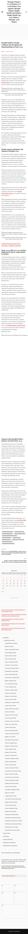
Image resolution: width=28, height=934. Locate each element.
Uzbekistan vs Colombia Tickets (12, 702)
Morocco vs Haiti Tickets (10, 764)
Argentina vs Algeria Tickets (11, 690)
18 (6, 583)
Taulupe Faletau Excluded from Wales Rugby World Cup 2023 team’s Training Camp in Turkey (14, 561)
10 (3, 580)
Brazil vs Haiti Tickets (10, 711)
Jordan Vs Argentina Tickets (11, 808)
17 (3, 583)
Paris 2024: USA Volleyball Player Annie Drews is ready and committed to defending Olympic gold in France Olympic (13, 553)
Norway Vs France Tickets (11, 786)
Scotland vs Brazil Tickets (10, 761)
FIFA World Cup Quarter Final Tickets (13, 820)
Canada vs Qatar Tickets (10, 705)
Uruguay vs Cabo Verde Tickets (12, 733)
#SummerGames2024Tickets (8, 543)
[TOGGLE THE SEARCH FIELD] (26, 12)
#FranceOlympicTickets (7, 531)
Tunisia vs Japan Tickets (10, 727)
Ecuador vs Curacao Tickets (11, 724)
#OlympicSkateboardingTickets (9, 535)
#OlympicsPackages (6, 537)
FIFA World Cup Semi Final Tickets (13, 817)
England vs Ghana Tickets (10, 752)
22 (21, 583)
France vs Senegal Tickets (10, 686)
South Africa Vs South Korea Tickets (13, 771)
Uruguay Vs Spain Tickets (10, 795)
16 (24, 580)
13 (14, 580)
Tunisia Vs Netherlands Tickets (12, 780)
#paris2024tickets (6, 539)
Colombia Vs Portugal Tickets (11, 814)
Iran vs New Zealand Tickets (11, 683)
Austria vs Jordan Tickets (10, 693)
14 (17, 580)
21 (17, 583)
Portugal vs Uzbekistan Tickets (12, 758)
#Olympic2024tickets (19, 531)
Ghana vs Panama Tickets (10, 699)
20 (14, 583)
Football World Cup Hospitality (10, 845)
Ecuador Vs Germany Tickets (11, 774)
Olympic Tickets (6, 833)
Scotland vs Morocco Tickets (11, 715)
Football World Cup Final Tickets (12, 830)
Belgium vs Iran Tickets (10, 736)
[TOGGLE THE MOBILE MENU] (2, 12)
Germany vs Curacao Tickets (11, 665)
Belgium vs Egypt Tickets (10, 680)
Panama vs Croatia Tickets (11, 755)
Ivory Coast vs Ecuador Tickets (12, 668)
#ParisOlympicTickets (7, 541)
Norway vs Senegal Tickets (11, 742)
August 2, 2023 (9, 51)
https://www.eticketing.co (8, 875)
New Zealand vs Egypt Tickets (11, 739)
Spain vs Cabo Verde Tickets (11, 674)
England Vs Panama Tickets (11, 802)
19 (10, 583)
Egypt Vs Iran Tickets (9, 792)
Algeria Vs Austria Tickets (10, 811)
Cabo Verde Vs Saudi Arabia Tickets (13, 799)
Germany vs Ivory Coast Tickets (12, 721)
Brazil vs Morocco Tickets (10, 655)
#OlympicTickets (16, 537)
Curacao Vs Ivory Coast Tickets (12, 777)
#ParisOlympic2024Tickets (18, 539)
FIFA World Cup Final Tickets (11, 827)
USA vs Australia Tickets (10, 718)
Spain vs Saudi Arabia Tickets (11, 730)
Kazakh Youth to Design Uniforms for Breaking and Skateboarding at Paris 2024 (12, 45)
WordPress (17, 931)
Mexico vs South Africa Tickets (12, 649)
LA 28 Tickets (6, 836)
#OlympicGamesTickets (7, 533)
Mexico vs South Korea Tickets (12, 708)
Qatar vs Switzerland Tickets (11, 662)
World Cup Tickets (9, 646)
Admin (2, 51)
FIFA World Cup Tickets (9, 640)
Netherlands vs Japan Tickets (11, 671)
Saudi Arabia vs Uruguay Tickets (12, 677)
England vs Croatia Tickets (11, 696)
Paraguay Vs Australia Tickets (11, 783)
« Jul (2, 591)
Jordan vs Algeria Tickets (10, 749)
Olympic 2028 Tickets (8, 839)
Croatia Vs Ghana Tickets (10, 805)
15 (21, 580)
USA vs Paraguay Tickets (10, 652)
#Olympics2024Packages (19, 533)
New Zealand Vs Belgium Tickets (12, 789)
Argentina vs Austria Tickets (11, 746)
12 (10, 580)
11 (6, 580)
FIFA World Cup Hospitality (9, 842)
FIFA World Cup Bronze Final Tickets (13, 823)
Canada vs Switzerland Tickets (12, 767)
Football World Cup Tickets (11, 643)
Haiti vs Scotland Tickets (10, 658)
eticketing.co (6, 637)
